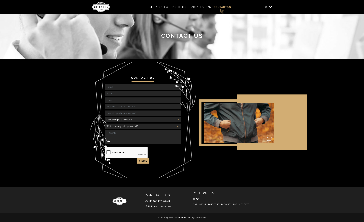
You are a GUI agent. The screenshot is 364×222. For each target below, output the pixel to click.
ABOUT (202, 204)
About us (163, 7)
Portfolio (180, 7)
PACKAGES (197, 7)
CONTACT (244, 204)
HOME (149, 7)
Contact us (222, 7)
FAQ (208, 7)
